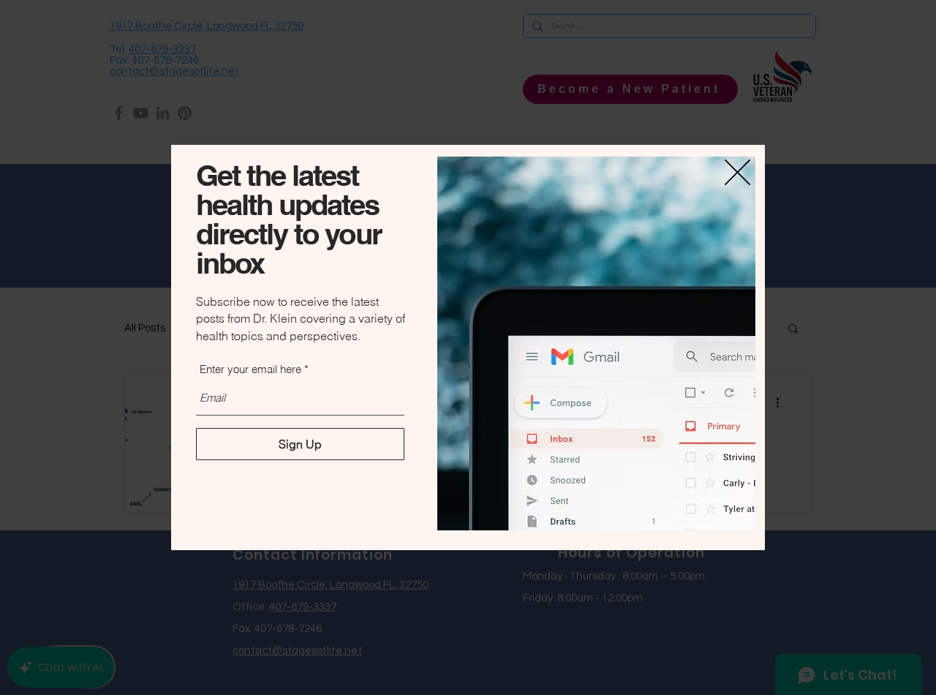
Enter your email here (250, 369)
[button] (737, 172)
